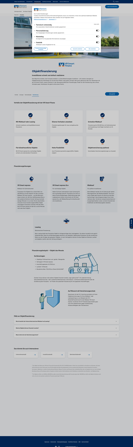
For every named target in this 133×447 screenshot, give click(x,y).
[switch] (97, 30)
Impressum (52, 19)
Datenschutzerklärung (40, 19)
